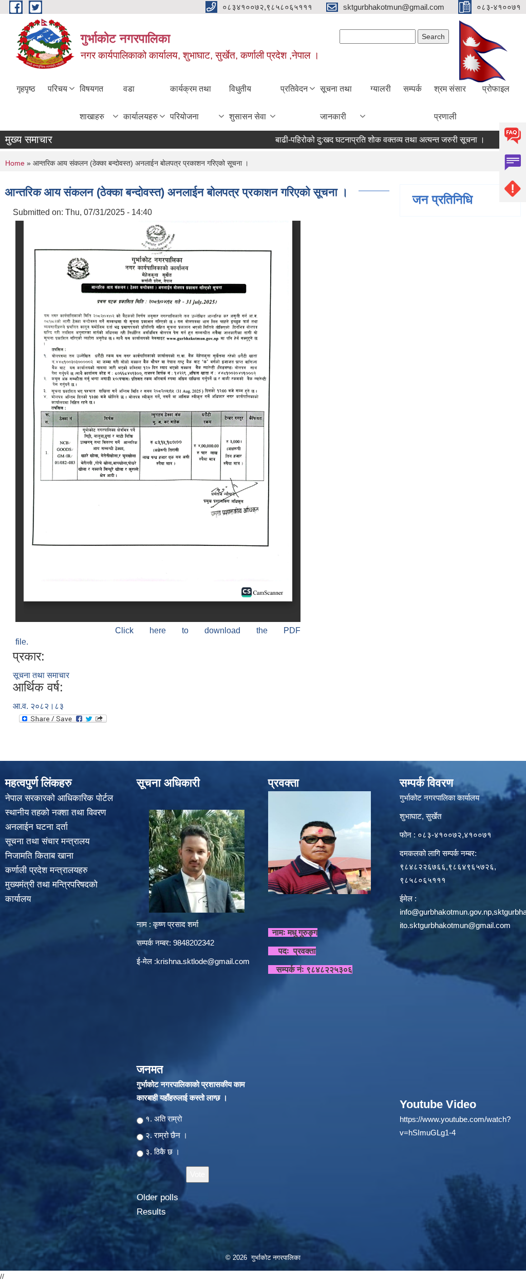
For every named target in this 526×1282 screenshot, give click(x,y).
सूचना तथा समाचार (41, 675)
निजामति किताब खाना (40, 856)
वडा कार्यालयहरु (140, 102)
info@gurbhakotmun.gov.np (446, 911)
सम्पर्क (412, 88)
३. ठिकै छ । (162, 1151)
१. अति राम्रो (163, 1118)
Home (15, 163)
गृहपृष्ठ (25, 88)
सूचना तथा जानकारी (336, 102)
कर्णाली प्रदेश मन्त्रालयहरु (46, 870)
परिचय (57, 88)
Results (151, 1212)
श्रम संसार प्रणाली (450, 102)
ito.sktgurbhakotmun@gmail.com (455, 925)
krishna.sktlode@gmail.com (203, 961)
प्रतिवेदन (294, 88)
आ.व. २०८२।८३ (38, 706)
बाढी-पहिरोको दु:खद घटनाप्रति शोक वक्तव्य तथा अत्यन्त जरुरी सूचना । (360, 139)
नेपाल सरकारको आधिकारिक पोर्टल (59, 798)
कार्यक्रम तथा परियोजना (190, 102)
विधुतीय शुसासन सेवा (247, 102)
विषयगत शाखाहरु (92, 102)
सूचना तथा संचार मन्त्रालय (48, 841)
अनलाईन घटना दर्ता (36, 827)
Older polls (157, 1197)
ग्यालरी (380, 88)
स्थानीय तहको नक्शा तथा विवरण (56, 812)
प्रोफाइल (496, 88)
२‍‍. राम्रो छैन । (166, 1135)
